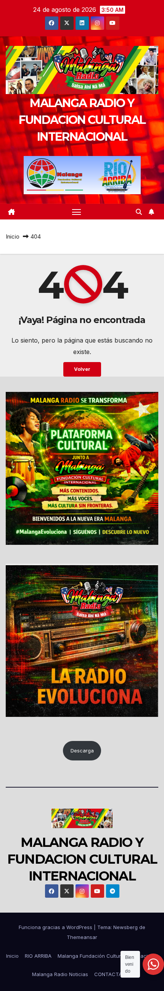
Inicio (12, 236)
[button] (139, 212)
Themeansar (82, 937)
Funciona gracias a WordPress (56, 927)
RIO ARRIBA (38, 956)
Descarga (82, 751)
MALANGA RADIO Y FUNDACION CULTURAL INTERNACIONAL (82, 120)
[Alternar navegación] (76, 211)
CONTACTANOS (113, 974)
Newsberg (125, 927)
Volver (82, 369)
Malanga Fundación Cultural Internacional (108, 956)
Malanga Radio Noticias (60, 974)
